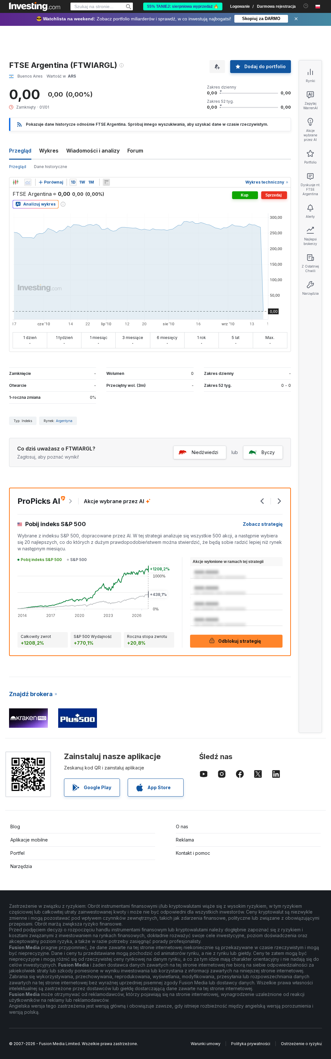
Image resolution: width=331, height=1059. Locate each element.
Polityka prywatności (250, 1043)
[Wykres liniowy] (27, 182)
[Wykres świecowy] (15, 182)
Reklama (185, 839)
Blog (15, 826)
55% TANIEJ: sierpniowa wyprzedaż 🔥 (183, 6)
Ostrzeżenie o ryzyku (301, 1043)
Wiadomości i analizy (93, 150)
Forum (135, 150)
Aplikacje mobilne (29, 839)
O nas (182, 826)
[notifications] (306, 6)
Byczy (268, 452)
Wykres (49, 150)
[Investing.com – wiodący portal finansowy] (34, 6)
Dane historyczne (50, 166)
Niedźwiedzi (205, 452)
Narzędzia (21, 866)
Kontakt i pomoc (193, 853)
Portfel (17, 853)
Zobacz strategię (263, 524)
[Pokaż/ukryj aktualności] (106, 182)
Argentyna (64, 421)
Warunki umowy (205, 1043)
